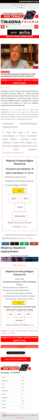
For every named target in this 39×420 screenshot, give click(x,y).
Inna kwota (19, 216)
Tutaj (24, 226)
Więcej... (3, 412)
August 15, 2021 (26, 238)
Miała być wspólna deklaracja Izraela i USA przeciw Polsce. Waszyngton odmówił (30, 347)
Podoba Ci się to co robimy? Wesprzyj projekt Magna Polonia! (19, 81)
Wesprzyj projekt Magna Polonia (19, 36)
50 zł (25, 198)
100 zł (19, 207)
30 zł (13, 198)
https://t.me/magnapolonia (18, 356)
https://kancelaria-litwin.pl (8, 333)
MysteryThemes (19, 418)
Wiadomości (5, 72)
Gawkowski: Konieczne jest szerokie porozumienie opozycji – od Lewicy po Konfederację (10, 347)
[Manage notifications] (4, 415)
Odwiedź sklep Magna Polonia (19, 32)
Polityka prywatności (24, 415)
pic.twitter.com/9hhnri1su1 (13, 152)
